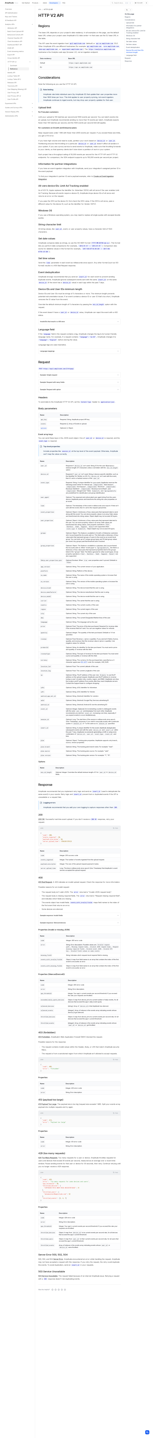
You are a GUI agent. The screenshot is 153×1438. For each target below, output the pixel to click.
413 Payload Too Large (47, 1104)
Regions (127, 17)
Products (35, 3)
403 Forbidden (44, 1037)
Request (128, 58)
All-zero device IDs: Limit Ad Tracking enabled (135, 32)
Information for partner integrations (134, 27)
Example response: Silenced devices (53, 923)
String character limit (133, 38)
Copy (116, 828)
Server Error (58, 1259)
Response (128, 61)
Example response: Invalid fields (51, 915)
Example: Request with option (50, 389)
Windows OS (130, 36)
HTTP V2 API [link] (48, 9)
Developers (54, 3)
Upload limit (130, 23)
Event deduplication (133, 47)
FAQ (63, 3)
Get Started (26, 3)
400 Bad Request (45, 882)
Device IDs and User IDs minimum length (135, 51)
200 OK (41, 819)
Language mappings (47, 351)
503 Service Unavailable (48, 1276)
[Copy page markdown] (127, 9)
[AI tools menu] (130, 9)
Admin (45, 3)
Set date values (131, 41)
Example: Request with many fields (52, 382)
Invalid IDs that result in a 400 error (52, 321)
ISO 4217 (84, 662)
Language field (131, 55)
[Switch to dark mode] (146, 3)
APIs (39, 9)
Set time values (131, 44)
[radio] (52, 1289)
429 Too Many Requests (47, 1158)
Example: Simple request (48, 375)
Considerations (130, 20)
